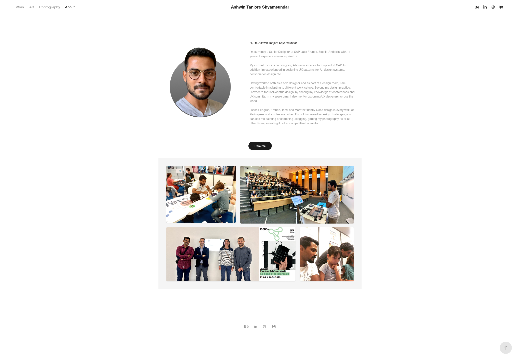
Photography (49, 7)
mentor (302, 96)
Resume (260, 145)
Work (20, 7)
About (70, 7)
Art (31, 7)
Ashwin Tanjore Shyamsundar (260, 7)
